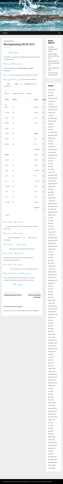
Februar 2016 (51, 334)
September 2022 (52, 135)
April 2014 (51, 397)
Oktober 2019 (52, 209)
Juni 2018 (50, 255)
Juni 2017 (50, 289)
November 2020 (52, 178)
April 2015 (51, 363)
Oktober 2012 (52, 448)
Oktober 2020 (52, 181)
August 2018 (51, 249)
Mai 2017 (50, 292)
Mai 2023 (50, 129)
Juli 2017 (50, 286)
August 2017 (51, 283)
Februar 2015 (51, 368)
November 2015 (52, 343)
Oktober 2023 (52, 121)
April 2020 (51, 192)
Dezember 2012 (52, 442)
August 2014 (51, 385)
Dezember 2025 (52, 98)
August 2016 (51, 317)
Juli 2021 (50, 161)
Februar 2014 (51, 403)
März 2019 (51, 229)
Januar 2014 (51, 405)
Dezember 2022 (52, 132)
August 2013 (51, 420)
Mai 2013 (50, 428)
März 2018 (51, 263)
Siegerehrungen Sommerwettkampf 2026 (53, 56)
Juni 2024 (50, 115)
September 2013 (52, 417)
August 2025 (51, 101)
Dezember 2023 (52, 118)
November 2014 (52, 377)
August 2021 (51, 158)
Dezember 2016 (52, 306)
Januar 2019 (51, 235)
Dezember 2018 (52, 238)
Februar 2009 (51, 465)
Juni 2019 (50, 220)
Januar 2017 (51, 303)
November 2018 (52, 240)
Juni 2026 (50, 92)
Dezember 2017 (52, 272)
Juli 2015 (50, 354)
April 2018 (51, 260)
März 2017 (51, 297)
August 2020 (51, 186)
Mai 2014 (50, 394)
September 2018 (52, 246)
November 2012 (52, 445)
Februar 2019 (51, 232)
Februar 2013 (51, 437)
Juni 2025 (50, 104)
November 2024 (52, 110)
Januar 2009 (51, 468)
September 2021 (52, 155)
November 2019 (52, 206)
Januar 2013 (51, 439)
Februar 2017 (51, 300)
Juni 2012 (50, 454)
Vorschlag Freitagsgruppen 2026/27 (52, 49)
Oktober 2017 (52, 277)
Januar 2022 (51, 147)
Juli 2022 (50, 141)
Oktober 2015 (52, 346)
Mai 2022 (50, 144)
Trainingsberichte (9, 41)
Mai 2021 (50, 166)
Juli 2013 (50, 422)
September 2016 (52, 314)
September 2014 (52, 383)
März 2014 (51, 400)
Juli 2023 (50, 124)
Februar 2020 (51, 198)
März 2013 (51, 434)
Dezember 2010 (52, 459)
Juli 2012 (50, 451)
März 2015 (51, 366)
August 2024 (51, 112)
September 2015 (52, 348)
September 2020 (52, 183)
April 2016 (51, 329)
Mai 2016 (50, 326)
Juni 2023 (50, 127)
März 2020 (51, 195)
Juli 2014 (50, 388)
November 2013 (52, 411)
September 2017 (52, 280)
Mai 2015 (50, 360)
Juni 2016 (50, 323)
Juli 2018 (50, 252)
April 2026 (51, 95)
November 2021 (52, 149)
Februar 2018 (51, 266)
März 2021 (51, 169)
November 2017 (52, 275)
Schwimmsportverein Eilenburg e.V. (20, 481)
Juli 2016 (50, 320)
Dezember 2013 (52, 408)
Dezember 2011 (52, 457)
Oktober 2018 (52, 243)
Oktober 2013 (52, 414)
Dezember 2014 (52, 374)
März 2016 (51, 331)
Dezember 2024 (52, 107)
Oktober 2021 (52, 152)
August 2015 (51, 351)
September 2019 (52, 212)
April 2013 (51, 431)
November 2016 (52, 309)
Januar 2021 (51, 172)
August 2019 (51, 215)
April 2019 (51, 226)
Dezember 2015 (52, 340)
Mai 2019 (50, 223)
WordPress (44, 481)
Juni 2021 (50, 164)
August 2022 (51, 138)
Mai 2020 (50, 189)
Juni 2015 (50, 357)
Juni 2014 (50, 391)
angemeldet (12, 310)
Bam (51, 481)
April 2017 (51, 294)
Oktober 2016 (52, 311)
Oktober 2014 (52, 380)
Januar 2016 (51, 337)
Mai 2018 (50, 257)
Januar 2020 (51, 201)
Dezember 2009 (52, 462)
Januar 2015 (51, 371)
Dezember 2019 (52, 203)
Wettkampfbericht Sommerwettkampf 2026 (53, 63)
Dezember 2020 (52, 175)
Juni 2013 (50, 425)
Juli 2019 (50, 218)
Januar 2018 (51, 269)
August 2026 (51, 90)
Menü (5, 33)
